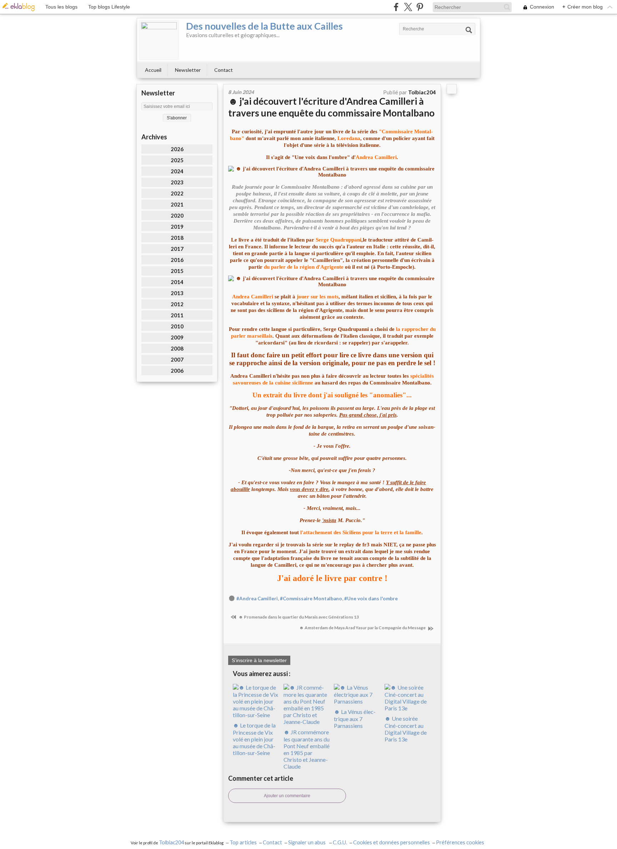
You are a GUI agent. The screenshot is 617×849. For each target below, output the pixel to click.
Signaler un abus (307, 842)
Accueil (153, 70)
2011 (177, 315)
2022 (177, 193)
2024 (177, 171)
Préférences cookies (460, 842)
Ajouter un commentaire (287, 795)
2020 (177, 215)
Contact (223, 70)
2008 (177, 348)
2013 (177, 293)
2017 (177, 248)
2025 (177, 160)
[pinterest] (419, 7)
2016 (177, 260)
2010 (177, 326)
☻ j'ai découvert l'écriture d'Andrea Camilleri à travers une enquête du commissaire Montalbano (331, 107)
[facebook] (396, 7)
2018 (177, 237)
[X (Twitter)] (407, 7)
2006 (177, 370)
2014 (177, 282)
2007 (177, 359)
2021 (177, 204)
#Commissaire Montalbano (311, 598)
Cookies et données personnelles (391, 842)
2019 (177, 226)
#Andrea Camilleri (257, 598)
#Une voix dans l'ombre (371, 598)
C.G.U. (340, 842)
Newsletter (188, 70)
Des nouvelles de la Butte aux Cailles (264, 26)
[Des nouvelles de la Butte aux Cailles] (159, 40)
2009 (177, 337)
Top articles (243, 842)
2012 (177, 304)
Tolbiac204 (171, 842)
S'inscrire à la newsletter (259, 660)
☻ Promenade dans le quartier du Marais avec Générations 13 (298, 617)
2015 (177, 271)
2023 (177, 182)
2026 (177, 149)
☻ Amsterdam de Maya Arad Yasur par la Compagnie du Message (362, 627)
